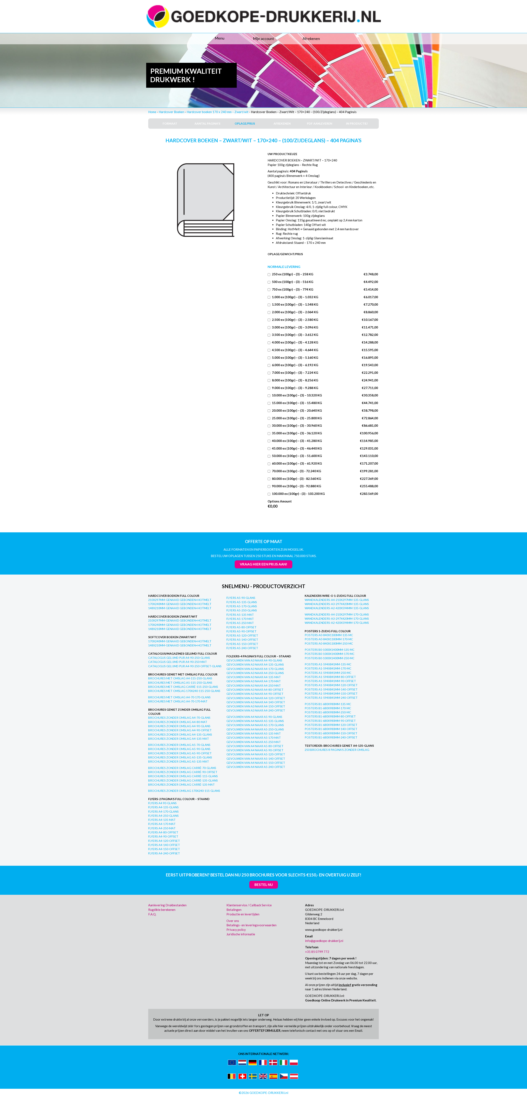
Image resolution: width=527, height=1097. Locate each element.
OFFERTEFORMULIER (264, 1030)
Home (152, 112)
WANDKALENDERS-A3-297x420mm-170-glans (337, 618)
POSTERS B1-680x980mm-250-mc (328, 712)
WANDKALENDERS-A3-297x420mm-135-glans (337, 604)
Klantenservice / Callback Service (249, 905)
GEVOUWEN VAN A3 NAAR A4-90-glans (254, 660)
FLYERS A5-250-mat (240, 623)
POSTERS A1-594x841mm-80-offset (330, 677)
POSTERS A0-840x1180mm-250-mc (329, 643)
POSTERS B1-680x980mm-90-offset (330, 720)
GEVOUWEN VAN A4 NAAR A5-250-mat (253, 742)
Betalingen (233, 909)
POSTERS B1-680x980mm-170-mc (328, 708)
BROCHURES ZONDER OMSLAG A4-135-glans (180, 734)
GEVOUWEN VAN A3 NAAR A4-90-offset (254, 693)
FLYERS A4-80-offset (163, 832)
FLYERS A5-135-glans (241, 602)
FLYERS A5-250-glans (241, 610)
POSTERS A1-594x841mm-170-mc (328, 668)
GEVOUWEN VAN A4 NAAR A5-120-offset (255, 754)
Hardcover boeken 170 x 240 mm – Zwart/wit (217, 112)
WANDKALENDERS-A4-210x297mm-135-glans (337, 600)
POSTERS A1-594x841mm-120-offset (331, 685)
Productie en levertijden (242, 914)
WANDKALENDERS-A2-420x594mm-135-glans (337, 608)
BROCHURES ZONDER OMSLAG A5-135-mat (178, 761)
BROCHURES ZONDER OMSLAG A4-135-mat (178, 738)
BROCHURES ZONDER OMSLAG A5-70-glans (179, 745)
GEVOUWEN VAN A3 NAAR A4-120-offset (255, 698)
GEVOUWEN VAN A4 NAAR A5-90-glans (254, 716)
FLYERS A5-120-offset (242, 635)
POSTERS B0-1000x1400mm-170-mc (329, 653)
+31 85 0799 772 (317, 951)
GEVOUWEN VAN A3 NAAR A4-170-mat (253, 681)
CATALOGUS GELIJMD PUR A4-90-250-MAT (177, 662)
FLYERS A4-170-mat (162, 824)
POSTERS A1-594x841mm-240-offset (331, 697)
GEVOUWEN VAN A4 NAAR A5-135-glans (255, 721)
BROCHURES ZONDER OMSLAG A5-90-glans (179, 749)
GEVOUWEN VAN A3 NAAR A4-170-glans (255, 669)
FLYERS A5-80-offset (241, 627)
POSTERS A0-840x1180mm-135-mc (329, 635)
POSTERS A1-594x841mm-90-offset (330, 681)
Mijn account (263, 38)
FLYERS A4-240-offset (164, 853)
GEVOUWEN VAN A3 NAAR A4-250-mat (253, 685)
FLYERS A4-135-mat (162, 819)
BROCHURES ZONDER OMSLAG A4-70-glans (179, 717)
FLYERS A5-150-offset (242, 644)
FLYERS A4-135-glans (163, 807)
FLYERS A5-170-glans (241, 606)
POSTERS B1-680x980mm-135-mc (328, 704)
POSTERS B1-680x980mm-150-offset (331, 733)
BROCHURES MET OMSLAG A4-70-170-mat (178, 701)
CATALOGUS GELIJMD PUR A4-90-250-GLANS (179, 657)
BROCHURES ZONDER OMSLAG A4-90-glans (179, 726)
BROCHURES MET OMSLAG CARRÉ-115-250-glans (183, 686)
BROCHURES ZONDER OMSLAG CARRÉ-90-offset (182, 772)
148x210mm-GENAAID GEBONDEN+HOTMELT (179, 608)
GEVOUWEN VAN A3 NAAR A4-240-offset (255, 710)
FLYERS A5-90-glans (240, 597)
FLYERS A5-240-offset (242, 648)
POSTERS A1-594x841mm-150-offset (331, 693)
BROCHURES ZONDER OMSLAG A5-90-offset (180, 753)
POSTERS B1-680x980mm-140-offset (331, 729)
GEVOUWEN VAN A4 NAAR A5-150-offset (255, 762)
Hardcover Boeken (171, 112)
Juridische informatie (240, 934)
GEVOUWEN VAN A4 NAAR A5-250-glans (255, 729)
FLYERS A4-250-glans (163, 815)
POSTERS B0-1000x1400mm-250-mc (329, 658)
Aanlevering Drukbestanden (167, 905)
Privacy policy (236, 929)
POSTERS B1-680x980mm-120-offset (331, 725)
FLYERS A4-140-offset (164, 845)
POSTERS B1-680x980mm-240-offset (331, 737)
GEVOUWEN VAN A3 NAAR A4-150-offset (255, 706)
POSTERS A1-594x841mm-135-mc (328, 664)
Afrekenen (311, 38)
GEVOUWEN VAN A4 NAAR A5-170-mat (253, 737)
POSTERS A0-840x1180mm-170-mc (329, 639)
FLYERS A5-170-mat (240, 618)
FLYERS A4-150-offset (164, 849)
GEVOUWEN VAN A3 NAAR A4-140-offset (255, 702)
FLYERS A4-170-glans (163, 811)
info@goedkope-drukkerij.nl (324, 941)
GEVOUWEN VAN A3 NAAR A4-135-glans (255, 664)
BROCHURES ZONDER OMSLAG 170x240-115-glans (184, 790)
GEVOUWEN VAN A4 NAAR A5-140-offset (255, 758)
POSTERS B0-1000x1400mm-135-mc (329, 649)
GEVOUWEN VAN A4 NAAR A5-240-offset (255, 767)
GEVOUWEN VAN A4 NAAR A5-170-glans (255, 725)
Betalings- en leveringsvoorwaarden (251, 925)
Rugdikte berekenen (161, 909)
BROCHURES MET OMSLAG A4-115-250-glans (180, 678)
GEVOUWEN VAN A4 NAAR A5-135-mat (253, 733)
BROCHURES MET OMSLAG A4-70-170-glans (179, 697)
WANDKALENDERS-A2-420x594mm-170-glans (337, 622)
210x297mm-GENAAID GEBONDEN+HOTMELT (179, 600)
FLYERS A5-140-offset (242, 639)
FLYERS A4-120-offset (164, 840)
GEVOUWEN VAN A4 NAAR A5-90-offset (254, 750)
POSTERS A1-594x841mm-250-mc (328, 672)
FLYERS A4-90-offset (163, 836)
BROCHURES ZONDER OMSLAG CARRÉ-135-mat (181, 784)
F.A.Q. (152, 914)
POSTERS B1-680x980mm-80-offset (330, 716)
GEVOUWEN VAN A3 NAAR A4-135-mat (253, 677)
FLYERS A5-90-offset (241, 631)
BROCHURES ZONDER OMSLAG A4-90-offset (180, 730)
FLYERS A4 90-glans (162, 803)
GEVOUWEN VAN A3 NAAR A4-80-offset (254, 689)
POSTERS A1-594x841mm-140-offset (331, 689)
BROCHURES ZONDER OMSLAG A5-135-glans (180, 757)
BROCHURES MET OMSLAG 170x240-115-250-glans (184, 691)
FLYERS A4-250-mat (162, 828)
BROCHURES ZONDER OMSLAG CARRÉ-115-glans (183, 776)
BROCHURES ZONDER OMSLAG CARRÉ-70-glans (182, 768)
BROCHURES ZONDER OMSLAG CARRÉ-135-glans (183, 780)
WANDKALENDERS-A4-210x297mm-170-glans (337, 614)
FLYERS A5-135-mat (240, 614)
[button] (185, 38)
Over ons (232, 921)
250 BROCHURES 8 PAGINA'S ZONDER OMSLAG (337, 749)
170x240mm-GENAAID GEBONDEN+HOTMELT (179, 604)
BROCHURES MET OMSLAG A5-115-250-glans (180, 682)
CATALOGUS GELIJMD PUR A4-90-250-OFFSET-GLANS (185, 666)
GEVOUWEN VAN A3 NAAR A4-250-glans (255, 673)
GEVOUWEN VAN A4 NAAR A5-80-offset (254, 746)
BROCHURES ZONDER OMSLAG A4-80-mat (177, 722)
